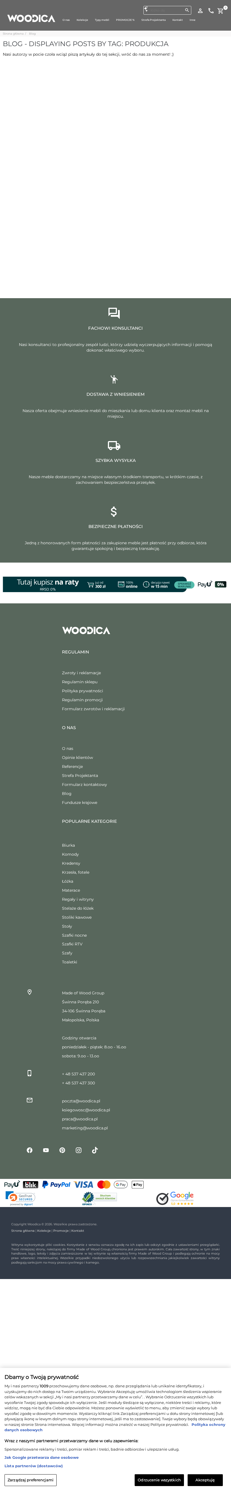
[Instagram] (78, 1149)
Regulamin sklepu (79, 681)
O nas (67, 748)
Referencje (72, 766)
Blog (32, 33)
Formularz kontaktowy (84, 784)
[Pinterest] (62, 1149)
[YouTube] (46, 1149)
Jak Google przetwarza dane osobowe (42, 1457)
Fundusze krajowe (79, 802)
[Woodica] (31, 18)
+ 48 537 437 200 (78, 1074)
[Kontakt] (211, 10)
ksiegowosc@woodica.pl (86, 1110)
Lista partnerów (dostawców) (34, 1466)
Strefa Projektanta (80, 775)
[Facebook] (29, 1149)
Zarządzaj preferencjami (31, 1480)
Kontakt (77, 1231)
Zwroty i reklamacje (81, 672)
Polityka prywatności (82, 690)
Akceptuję (205, 1480)
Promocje (61, 1231)
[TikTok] (95, 1149)
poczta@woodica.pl (81, 1101)
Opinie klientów (77, 757)
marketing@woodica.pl (85, 1128)
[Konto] (200, 10)
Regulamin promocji (82, 699)
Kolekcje (44, 1231)
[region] (115, 1429)
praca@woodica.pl (80, 1119)
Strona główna (13, 33)
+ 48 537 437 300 (78, 1083)
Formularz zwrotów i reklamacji (93, 708)
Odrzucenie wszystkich (159, 1480)
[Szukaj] (187, 10)
